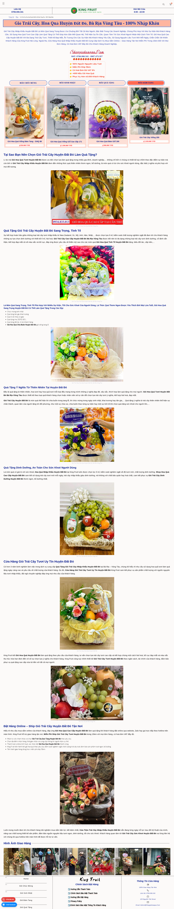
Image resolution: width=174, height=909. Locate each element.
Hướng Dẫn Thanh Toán (80, 889)
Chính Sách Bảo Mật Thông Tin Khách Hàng (88, 905)
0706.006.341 (10, 899)
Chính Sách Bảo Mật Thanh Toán (84, 893)
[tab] (28, 83)
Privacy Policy (76, 901)
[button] (3, 3)
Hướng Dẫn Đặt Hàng (79, 897)
